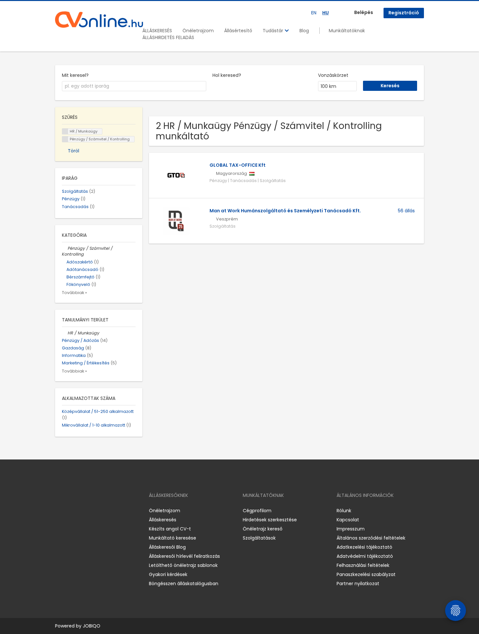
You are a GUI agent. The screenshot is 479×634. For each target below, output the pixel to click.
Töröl (73, 151)
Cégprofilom (257, 510)
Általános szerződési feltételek (371, 538)
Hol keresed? (226, 75)
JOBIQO (91, 626)
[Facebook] (60, 510)
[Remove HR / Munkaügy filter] (65, 333)
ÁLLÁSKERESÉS (157, 30)
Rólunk (344, 510)
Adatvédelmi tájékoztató (365, 556)
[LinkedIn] (81, 510)
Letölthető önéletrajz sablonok (183, 565)
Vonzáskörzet (333, 75)
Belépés (363, 12)
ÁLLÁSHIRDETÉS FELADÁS (168, 37)
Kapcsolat (348, 519)
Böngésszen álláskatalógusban (183, 583)
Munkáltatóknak (347, 30)
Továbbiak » (74, 292)
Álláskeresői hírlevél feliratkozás (184, 556)
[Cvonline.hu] (99, 19)
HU (325, 12)
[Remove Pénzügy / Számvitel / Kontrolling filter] (65, 248)
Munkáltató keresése (172, 538)
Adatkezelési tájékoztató (364, 547)
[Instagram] (70, 510)
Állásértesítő (238, 30)
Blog (304, 30)
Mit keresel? (75, 75)
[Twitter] (90, 510)
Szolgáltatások (259, 538)
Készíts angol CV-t (170, 529)
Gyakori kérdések (168, 574)
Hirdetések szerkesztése (270, 519)
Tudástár (273, 30)
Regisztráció (403, 12)
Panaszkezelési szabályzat (366, 574)
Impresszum (351, 529)
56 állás (406, 210)
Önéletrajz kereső (263, 529)
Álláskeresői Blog (167, 547)
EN (313, 12)
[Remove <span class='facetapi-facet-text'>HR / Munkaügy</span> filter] (65, 131)
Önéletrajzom (198, 30)
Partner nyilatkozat (358, 583)
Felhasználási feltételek (363, 565)
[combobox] (134, 86)
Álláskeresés (162, 519)
